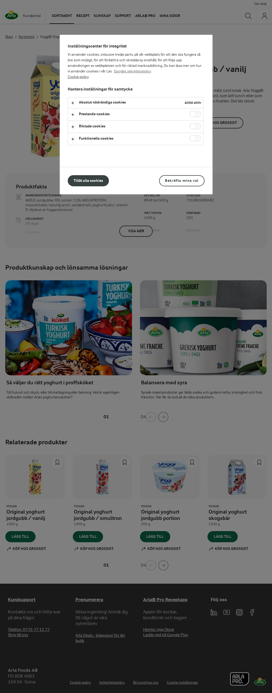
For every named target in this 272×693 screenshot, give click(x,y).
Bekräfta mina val (181, 180)
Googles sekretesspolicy (132, 71)
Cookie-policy (78, 77)
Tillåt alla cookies (88, 180)
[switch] (195, 114)
